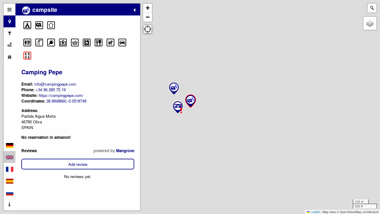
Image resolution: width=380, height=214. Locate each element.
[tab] (9, 9)
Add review (78, 164)
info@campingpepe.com (55, 84)
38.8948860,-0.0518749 (66, 101)
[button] (27, 25)
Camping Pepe (41, 71)
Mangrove (125, 150)
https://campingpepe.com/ (61, 95)
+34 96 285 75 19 (51, 89)
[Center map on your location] (147, 29)
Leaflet (315, 212)
